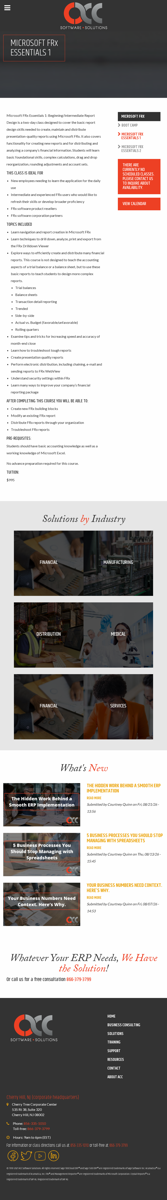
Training (113, 1042)
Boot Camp (130, 125)
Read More (94, 798)
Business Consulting (123, 1025)
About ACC (115, 1077)
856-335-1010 (35, 1123)
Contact (113, 1068)
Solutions (115, 1034)
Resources (115, 1060)
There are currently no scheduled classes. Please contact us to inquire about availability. (138, 176)
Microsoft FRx (132, 116)
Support (113, 1051)
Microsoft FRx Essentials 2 (132, 149)
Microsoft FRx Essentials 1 (132, 136)
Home (111, 1016)
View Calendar (134, 203)
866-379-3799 (79, 979)
